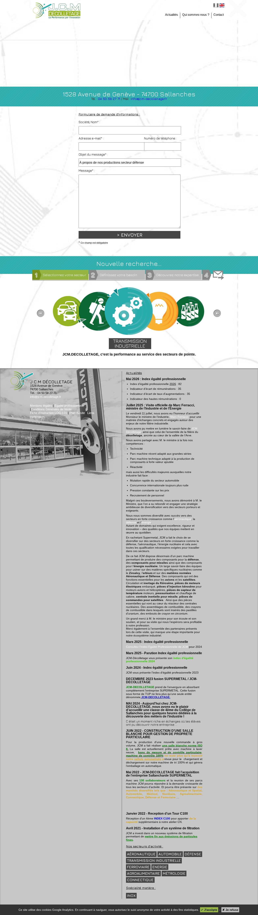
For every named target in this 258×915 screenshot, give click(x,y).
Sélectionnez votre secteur (60, 275)
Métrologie (174, 873)
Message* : (87, 170)
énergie (146, 522)
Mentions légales (41, 405)
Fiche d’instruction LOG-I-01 (48, 413)
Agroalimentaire (143, 873)
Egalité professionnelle (69, 405)
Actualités (171, 14)
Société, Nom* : (89, 122)
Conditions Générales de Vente (51, 409)
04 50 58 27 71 (109, 99)
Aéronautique (141, 854)
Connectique (140, 880)
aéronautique (182, 519)
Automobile (170, 854)
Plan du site (77, 413)
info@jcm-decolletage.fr (149, 99)
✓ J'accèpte (209, 909)
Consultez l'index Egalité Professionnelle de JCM (157, 646)
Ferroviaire (138, 867)
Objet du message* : (93, 154)
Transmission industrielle (154, 860)
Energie (159, 867)
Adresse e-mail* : (91, 138)
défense (131, 522)
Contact (218, 14)
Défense (193, 854)
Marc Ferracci (179, 416)
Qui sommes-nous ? (195, 14)
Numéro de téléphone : (160, 138)
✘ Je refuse (230, 909)
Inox (131, 895)
